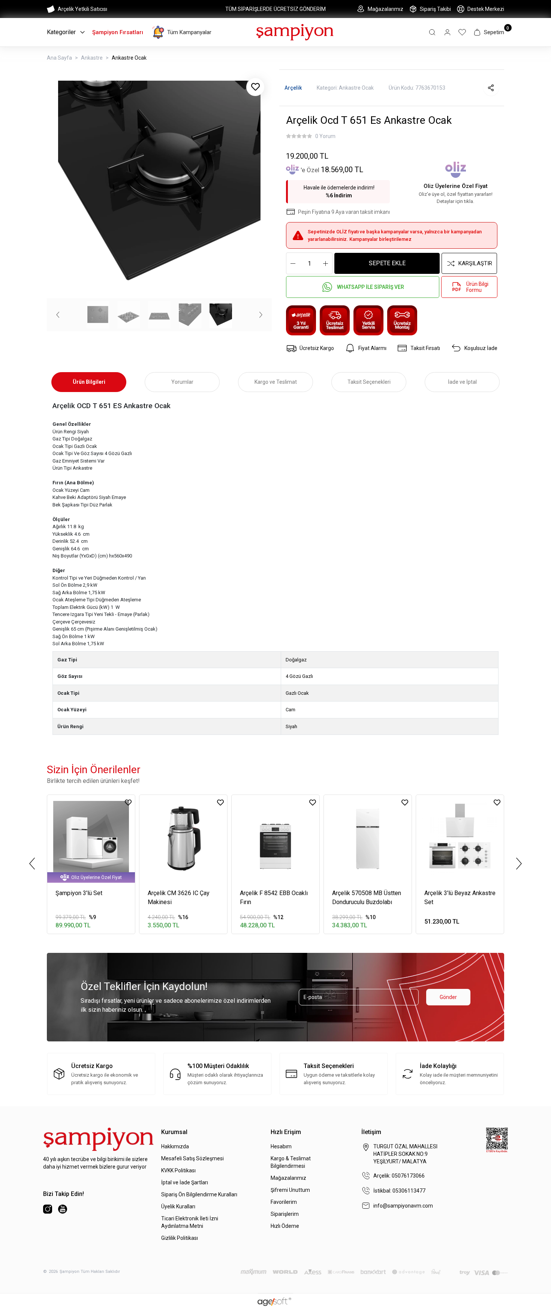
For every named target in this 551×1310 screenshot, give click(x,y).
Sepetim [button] (494, 32)
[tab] (88, 382)
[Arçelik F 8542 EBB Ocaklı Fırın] (275, 839)
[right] (519, 863)
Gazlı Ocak (297, 693)
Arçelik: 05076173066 (399, 1176)
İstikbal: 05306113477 (399, 1191)
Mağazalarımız (385, 9)
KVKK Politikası (178, 1170)
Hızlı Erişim (286, 1132)
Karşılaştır (475, 263)
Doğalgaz (296, 660)
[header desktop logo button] (295, 32)
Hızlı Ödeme (285, 1226)
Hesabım (281, 1146)
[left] (31, 863)
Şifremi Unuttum (290, 1190)
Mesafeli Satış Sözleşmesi (192, 1158)
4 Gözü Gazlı (299, 676)
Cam (290, 709)
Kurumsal (174, 1132)
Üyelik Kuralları (178, 1206)
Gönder (448, 997)
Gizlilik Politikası (179, 1238)
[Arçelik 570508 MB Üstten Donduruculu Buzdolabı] (368, 839)
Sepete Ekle (387, 263)
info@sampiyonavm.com (403, 1206)
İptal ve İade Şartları (184, 1182)
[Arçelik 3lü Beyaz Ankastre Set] (460, 839)
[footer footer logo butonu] (98, 1139)
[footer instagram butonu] (47, 1209)
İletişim (371, 1132)
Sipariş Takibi (435, 9)
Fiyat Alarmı (372, 348)
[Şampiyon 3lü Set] (91, 839)
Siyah (291, 726)
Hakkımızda (175, 1146)
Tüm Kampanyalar (189, 32)
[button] (432, 32)
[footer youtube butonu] (62, 1209)
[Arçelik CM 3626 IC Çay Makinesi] (183, 839)
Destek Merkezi (485, 9)
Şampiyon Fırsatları (117, 32)
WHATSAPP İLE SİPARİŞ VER (370, 287)
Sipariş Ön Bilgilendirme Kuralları (199, 1194)
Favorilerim (284, 1202)
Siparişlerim (285, 1214)
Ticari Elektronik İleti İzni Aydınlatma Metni (189, 1222)
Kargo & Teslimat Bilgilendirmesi (291, 1162)
